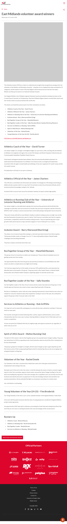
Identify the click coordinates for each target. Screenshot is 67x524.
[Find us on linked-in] (31, 509)
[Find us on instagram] (28, 509)
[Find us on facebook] (25, 509)
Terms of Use (33, 487)
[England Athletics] (5, 3)
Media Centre (33, 501)
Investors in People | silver (33, 498)
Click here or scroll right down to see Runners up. (17, 138)
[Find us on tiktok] (35, 509)
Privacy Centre (33, 493)
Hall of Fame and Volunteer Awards (12, 437)
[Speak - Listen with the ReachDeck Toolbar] (63, 520)
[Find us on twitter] (38, 509)
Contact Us (33, 495)
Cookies (33, 490)
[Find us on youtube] (41, 509)
